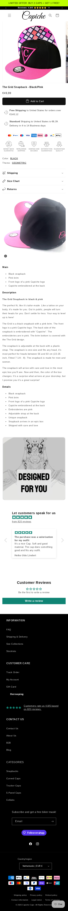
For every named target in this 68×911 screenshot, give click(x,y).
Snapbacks (12, 771)
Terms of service (52, 900)
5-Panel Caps (13, 792)
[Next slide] (62, 468)
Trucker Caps (13, 785)
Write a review (34, 601)
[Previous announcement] (5, 8)
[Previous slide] (6, 468)
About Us (11, 735)
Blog (8, 750)
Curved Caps (13, 778)
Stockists (11, 651)
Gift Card (11, 686)
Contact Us (12, 728)
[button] (9, 15)
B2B (8, 742)
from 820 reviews (21, 521)
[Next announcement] (62, 8)
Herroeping (17, 694)
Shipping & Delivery (17, 636)
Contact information (19, 900)
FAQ (8, 629)
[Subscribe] (52, 821)
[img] (35, 517)
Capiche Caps (28, 905)
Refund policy (51, 895)
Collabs (10, 800)
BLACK (14, 158)
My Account (12, 679)
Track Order (12, 672)
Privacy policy (36, 895)
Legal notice (36, 900)
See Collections (14, 644)
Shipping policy (20, 895)
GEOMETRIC (19, 163)
